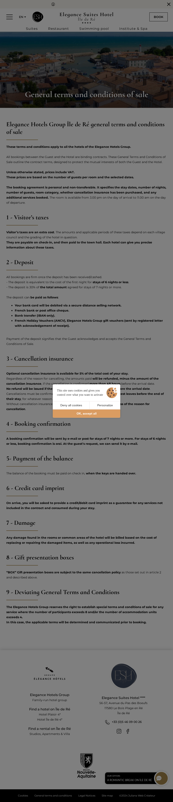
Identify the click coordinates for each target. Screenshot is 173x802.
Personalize (105, 405)
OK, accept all (87, 413)
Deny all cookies (71, 405)
